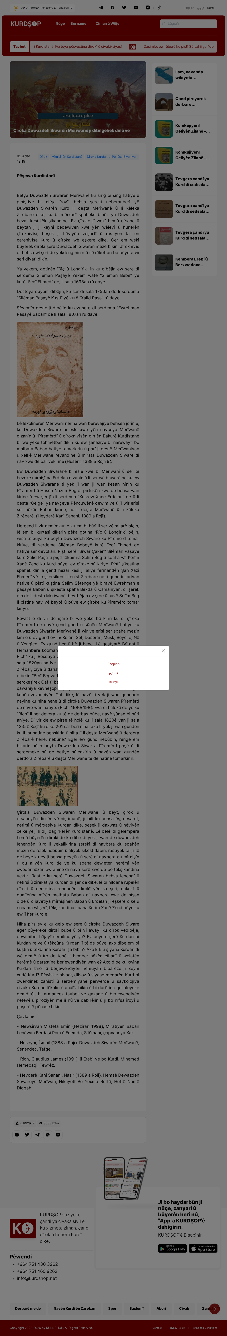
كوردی (113, 673)
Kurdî (113, 682)
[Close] (163, 650)
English (113, 664)
